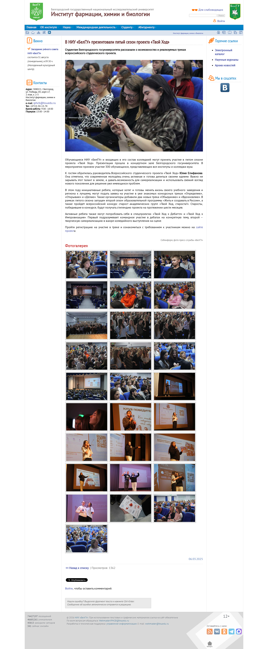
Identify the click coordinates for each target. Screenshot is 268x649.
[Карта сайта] (38, 33)
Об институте (49, 27)
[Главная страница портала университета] (27, 33)
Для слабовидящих (211, 9)
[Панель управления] (44, 33)
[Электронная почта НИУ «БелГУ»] (235, 33)
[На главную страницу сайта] (32, 33)
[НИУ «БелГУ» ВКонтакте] (217, 635)
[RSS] (49, 33)
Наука (67, 27)
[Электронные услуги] (229, 33)
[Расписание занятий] (218, 33)
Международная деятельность (96, 27)
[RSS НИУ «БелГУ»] (210, 635)
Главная (31, 27)
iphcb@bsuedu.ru (44, 103)
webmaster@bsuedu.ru (157, 624)
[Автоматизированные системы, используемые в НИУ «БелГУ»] (223, 33)
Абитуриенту (146, 27)
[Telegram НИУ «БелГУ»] (232, 635)
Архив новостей (225, 65)
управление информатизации (121, 624)
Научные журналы (226, 59)
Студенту (127, 27)
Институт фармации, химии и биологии (188, 33)
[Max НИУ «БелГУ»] (239, 635)
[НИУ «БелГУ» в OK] (224, 635)
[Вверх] (210, 647)
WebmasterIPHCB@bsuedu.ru (114, 621)
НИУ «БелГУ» (81, 617)
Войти (221, 21)
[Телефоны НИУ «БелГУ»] (240, 33)
